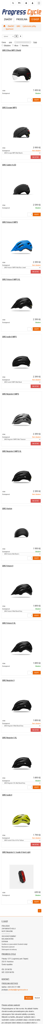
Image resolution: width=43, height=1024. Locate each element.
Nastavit (37, 998)
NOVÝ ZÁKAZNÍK (7, 931)
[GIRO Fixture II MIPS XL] (21, 304)
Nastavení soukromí (8, 947)
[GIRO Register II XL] (21, 762)
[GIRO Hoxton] (21, 533)
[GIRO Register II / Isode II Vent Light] (21, 877)
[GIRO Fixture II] (21, 590)
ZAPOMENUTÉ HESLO (9, 929)
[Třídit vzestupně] (16, 36)
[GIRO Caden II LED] (21, 189)
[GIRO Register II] (21, 705)
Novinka (25, 45)
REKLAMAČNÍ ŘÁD (8, 939)
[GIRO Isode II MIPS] (21, 361)
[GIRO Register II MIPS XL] (21, 476)
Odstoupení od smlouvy (9, 949)
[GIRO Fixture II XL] (21, 648)
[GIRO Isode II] (21, 820)
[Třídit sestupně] (20, 36)
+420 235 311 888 (13, 987)
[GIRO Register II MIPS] (21, 419)
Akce (16, 45)
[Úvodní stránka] (4, 26)
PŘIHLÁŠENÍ (5, 926)
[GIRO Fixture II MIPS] (21, 247)
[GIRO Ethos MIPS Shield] (21, 75)
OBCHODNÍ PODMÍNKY (9, 936)
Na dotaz (35, 157)
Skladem (7, 45)
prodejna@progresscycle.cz (18, 990)
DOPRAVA (5, 942)
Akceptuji (29, 998)
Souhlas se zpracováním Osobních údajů (14, 944)
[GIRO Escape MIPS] (21, 132)
